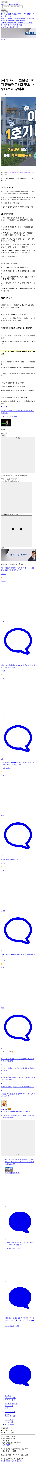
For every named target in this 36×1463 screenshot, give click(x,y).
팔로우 (18, 1155)
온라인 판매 (9, 23)
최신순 (18, 438)
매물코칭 (14, 27)
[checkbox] (1, 433)
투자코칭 (8, 27)
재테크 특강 (17, 25)
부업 (2, 23)
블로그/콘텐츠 (18, 23)
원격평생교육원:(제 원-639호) (11, 1461)
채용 (6, 1408)
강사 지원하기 (10, 1416)
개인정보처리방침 (11, 1404)
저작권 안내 (9, 1406)
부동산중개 (16, 4)
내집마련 (30, 14)
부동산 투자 (22, 14)
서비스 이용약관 (10, 1398)
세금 (31, 23)
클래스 (3, 4)
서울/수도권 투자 (19, 18)
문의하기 (4, 1428)
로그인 (4, 9)
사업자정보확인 (6, 1445)
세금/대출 (21, 20)
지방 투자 (28, 18)
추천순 (4, 435)
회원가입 (4, 11)
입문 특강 (10, 18)
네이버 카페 (9, 1420)
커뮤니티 (9, 4)
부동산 (3, 18)
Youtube (7, 1414)
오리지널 (4, 14)
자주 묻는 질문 (10, 1400)
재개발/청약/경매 (12, 20)
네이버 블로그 (10, 1412)
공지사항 (8, 1396)
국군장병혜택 (9, 1424)
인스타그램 (9, 1422)
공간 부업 (26, 23)
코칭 (2, 27)
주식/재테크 (5, 25)
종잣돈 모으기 (13, 14)
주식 (11, 25)
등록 (3, 548)
